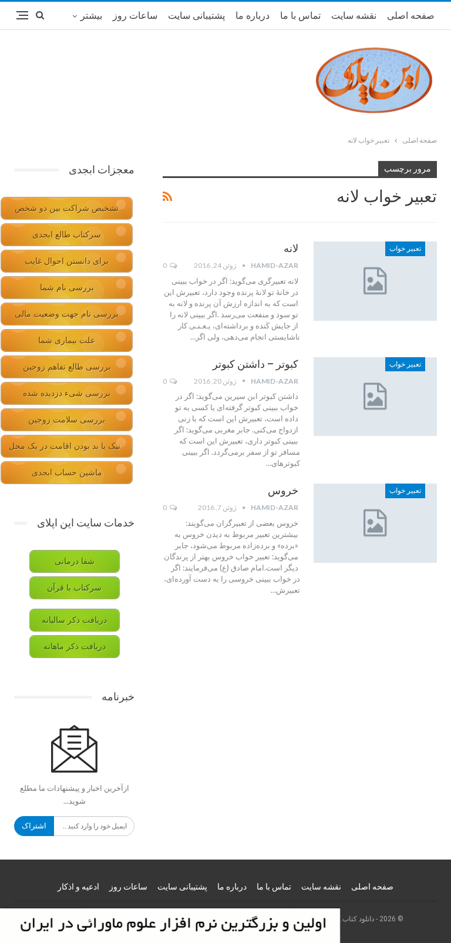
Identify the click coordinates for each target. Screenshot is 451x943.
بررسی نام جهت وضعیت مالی (67, 314)
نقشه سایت (353, 15)
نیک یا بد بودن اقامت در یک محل (64, 446)
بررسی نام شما (67, 287)
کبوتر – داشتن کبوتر (255, 364)
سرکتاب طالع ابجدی (66, 234)
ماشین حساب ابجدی (67, 472)
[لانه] (375, 280)
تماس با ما (300, 15)
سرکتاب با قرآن (74, 587)
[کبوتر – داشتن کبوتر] (375, 396)
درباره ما (252, 15)
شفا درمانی (75, 561)
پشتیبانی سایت (196, 15)
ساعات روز (135, 15)
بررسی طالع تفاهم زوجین (67, 367)
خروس (283, 490)
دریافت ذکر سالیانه (74, 620)
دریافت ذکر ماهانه (74, 646)
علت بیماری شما (66, 340)
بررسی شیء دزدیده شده (66, 393)
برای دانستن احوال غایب (67, 261)
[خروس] (375, 523)
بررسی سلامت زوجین (66, 419)
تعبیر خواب (405, 248)
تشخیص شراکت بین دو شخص (67, 208)
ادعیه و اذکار (78, 886)
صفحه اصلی (411, 15)
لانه (291, 248)
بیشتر (91, 15)
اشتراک (34, 825)
